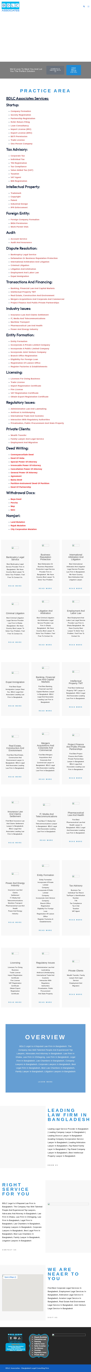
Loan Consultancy (20, 126)
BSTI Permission (19, 136)
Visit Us (53, 1317)
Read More (15, 586)
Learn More (45, 1082)
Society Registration (21, 115)
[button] (84, 6)
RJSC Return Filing (20, 122)
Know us (53, 1165)
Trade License (18, 140)
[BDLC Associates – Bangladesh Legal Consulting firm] (10, 6)
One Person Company (22, 144)
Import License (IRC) (21, 129)
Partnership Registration (23, 118)
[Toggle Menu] (88, 6)
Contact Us (9, 1250)
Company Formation (21, 111)
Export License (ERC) (21, 133)
